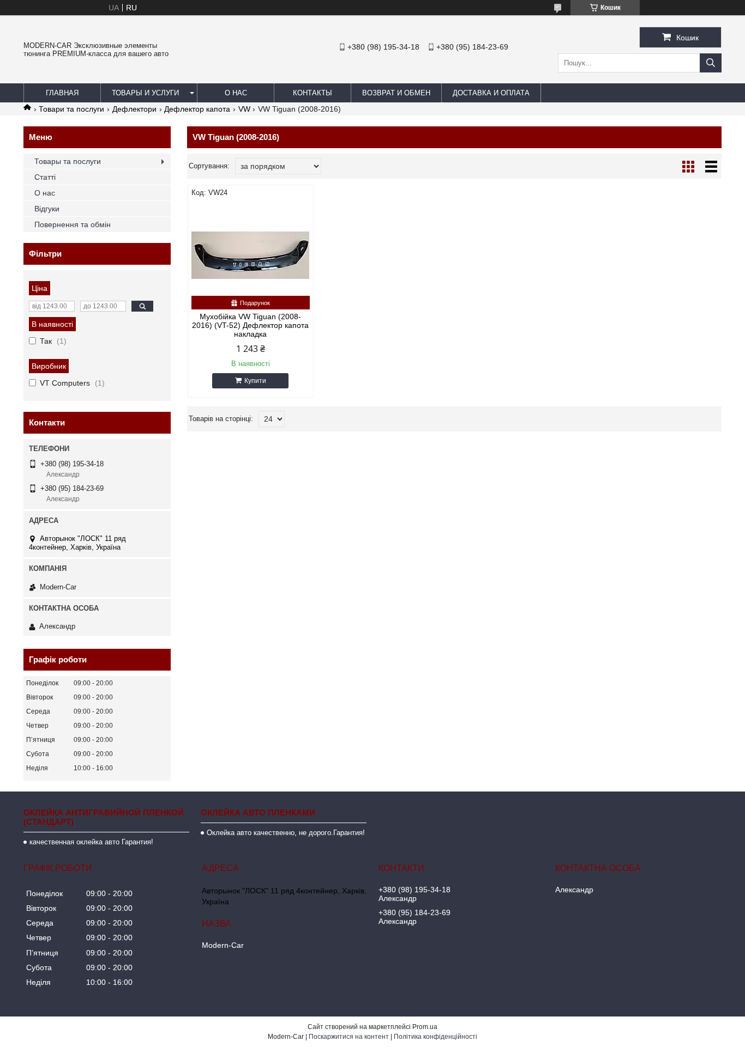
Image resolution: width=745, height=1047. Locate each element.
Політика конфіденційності (435, 1036)
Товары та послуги (67, 161)
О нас (236, 93)
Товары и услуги (145, 93)
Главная (62, 93)
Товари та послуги (71, 109)
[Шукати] (711, 62)
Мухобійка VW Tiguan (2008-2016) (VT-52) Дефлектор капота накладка (250, 325)
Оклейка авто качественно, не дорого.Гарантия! (286, 833)
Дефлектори (134, 109)
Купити (255, 381)
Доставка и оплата (491, 93)
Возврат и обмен (396, 93)
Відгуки (46, 208)
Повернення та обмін (72, 224)
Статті (45, 177)
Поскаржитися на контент (349, 1036)
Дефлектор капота (197, 109)
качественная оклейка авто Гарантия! (91, 842)
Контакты (312, 93)
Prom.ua (424, 1027)
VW (244, 109)
